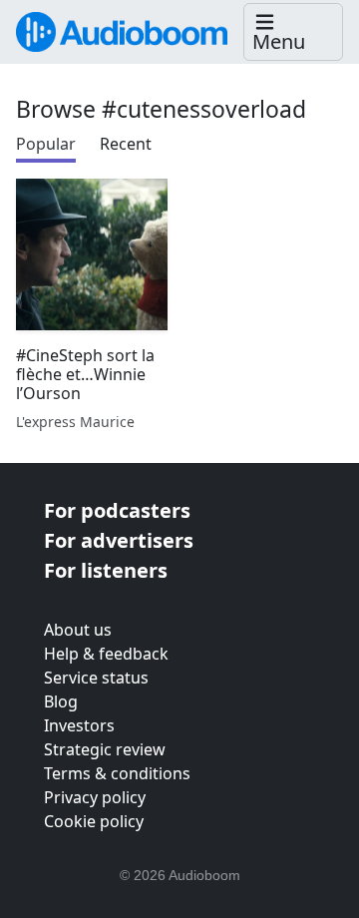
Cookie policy (94, 821)
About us (78, 630)
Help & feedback (106, 654)
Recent (126, 144)
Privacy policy (95, 797)
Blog (61, 701)
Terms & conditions (117, 773)
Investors (79, 725)
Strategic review (105, 749)
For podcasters (117, 510)
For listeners (106, 570)
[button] (293, 32)
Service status (96, 677)
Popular (46, 144)
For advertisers (118, 540)
